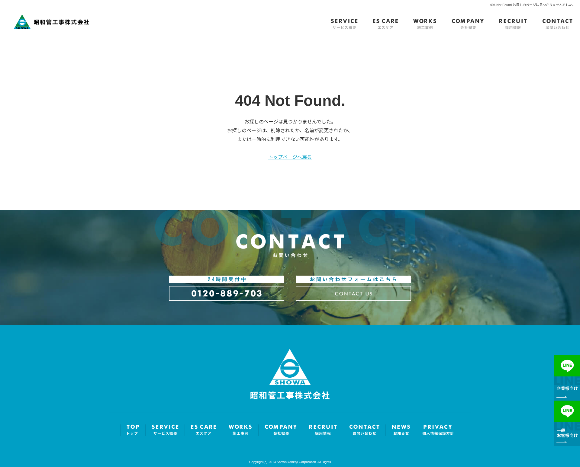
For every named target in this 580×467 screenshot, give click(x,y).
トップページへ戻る (290, 157)
